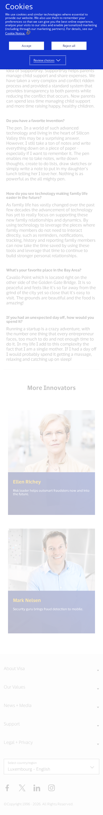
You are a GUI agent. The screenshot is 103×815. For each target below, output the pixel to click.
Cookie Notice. (15, 33)
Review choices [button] (44, 60)
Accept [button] (26, 46)
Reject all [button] (69, 46)
